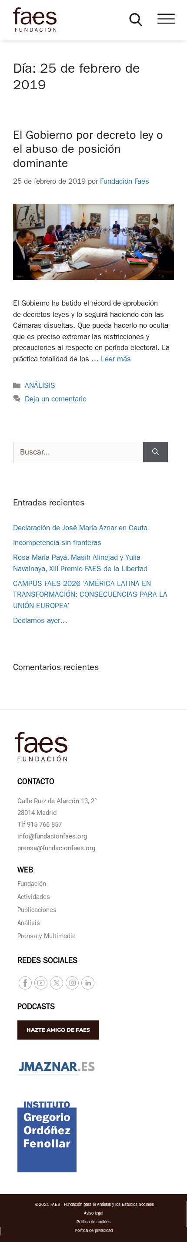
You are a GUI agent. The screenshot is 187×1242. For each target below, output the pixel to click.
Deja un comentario (56, 400)
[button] (135, 19)
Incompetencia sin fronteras (57, 543)
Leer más (116, 360)
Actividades (33, 898)
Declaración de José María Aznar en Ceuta (80, 528)
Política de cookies (93, 1222)
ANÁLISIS (40, 386)
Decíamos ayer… (40, 621)
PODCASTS (36, 1008)
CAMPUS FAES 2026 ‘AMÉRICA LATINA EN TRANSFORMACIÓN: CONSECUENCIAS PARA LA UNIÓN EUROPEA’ (90, 595)
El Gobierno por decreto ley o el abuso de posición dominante (88, 151)
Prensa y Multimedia (46, 937)
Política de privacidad (94, 1231)
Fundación (31, 885)
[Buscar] (155, 452)
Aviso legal (93, 1214)
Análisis (28, 924)
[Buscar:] (78, 452)
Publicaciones (37, 911)
